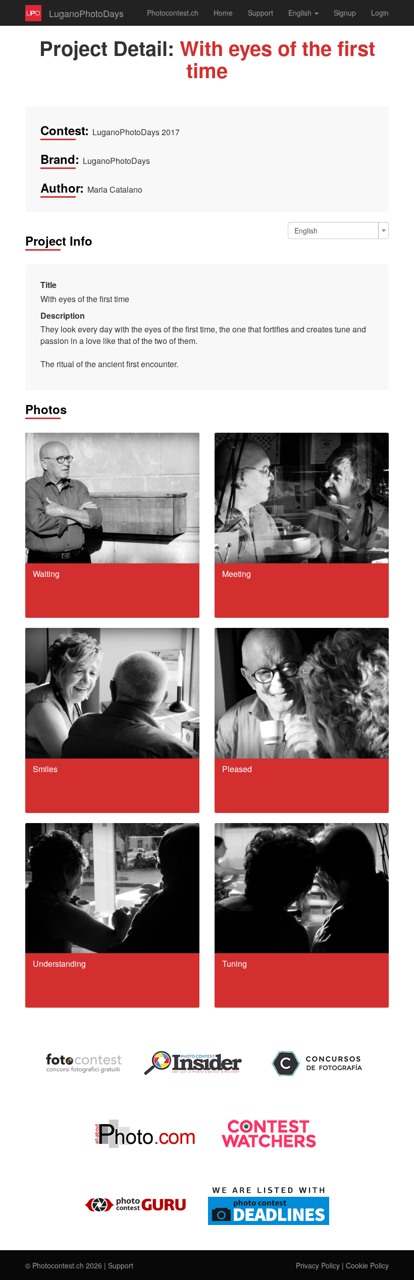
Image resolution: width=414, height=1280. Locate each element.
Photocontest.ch (172, 13)
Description (62, 315)
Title (48, 284)
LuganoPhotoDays (86, 13)
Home (223, 13)
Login (380, 13)
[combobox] (338, 230)
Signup (345, 13)
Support (260, 13)
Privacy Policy (318, 1265)
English (301, 13)
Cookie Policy (367, 1265)
